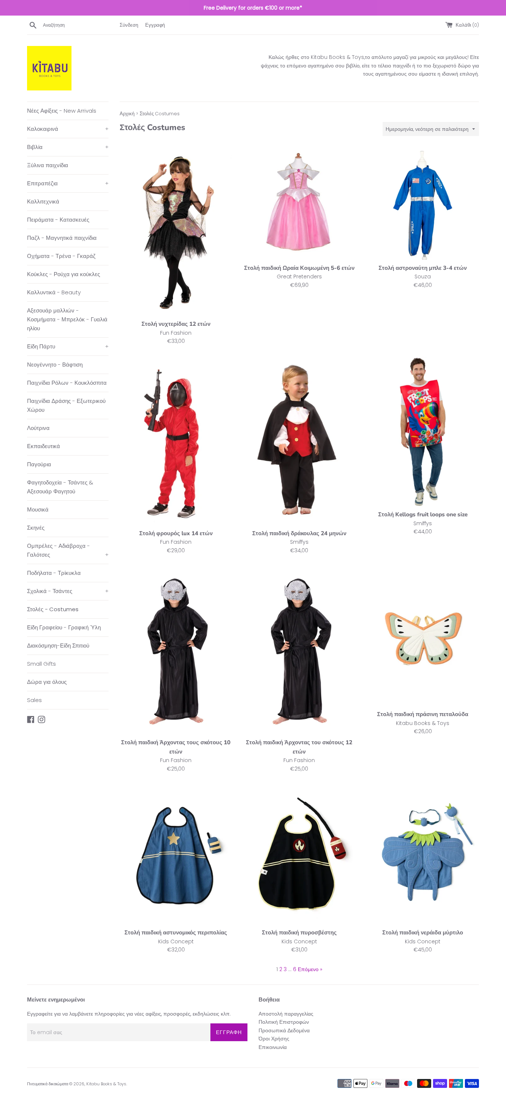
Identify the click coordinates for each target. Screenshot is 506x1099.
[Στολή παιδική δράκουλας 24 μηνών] (299, 441)
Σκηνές (35, 528)
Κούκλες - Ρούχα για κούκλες (63, 274)
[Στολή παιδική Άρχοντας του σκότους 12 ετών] (299, 650)
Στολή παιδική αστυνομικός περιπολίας (175, 932)
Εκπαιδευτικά (43, 446)
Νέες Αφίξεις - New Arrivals (61, 111)
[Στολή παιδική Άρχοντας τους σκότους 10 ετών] (176, 650)
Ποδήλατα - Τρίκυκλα (54, 573)
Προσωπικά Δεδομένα (284, 1030)
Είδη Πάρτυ (68, 346)
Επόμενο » (310, 969)
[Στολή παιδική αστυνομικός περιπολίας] (176, 854)
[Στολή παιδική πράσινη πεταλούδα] (423, 636)
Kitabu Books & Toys (106, 1084)
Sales (34, 700)
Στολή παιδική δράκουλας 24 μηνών (299, 533)
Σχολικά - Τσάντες (68, 591)
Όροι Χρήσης (274, 1038)
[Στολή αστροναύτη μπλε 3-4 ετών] (423, 203)
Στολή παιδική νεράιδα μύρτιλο (422, 932)
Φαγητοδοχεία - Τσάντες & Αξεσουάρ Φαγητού (60, 487)
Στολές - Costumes (53, 609)
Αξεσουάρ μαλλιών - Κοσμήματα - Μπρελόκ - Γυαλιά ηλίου (67, 319)
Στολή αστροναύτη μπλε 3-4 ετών (423, 268)
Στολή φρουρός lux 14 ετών (176, 533)
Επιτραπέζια (68, 183)
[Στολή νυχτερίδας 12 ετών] (176, 231)
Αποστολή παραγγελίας (286, 1013)
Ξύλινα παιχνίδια (47, 165)
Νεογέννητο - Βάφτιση (55, 364)
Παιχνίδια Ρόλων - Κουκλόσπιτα (67, 383)
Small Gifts (41, 664)
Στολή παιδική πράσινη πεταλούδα (422, 714)
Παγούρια (39, 464)
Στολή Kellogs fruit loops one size (422, 514)
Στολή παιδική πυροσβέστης (299, 932)
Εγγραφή (155, 25)
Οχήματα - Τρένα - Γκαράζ (61, 256)
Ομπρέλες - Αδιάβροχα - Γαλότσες (68, 550)
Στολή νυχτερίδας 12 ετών (176, 324)
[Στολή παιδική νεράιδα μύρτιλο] (423, 854)
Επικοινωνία (273, 1047)
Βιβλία (68, 147)
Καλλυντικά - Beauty (54, 292)
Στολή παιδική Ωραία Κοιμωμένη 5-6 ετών (299, 268)
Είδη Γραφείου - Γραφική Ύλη (64, 627)
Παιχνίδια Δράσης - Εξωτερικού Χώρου (66, 405)
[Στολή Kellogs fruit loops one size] (423, 431)
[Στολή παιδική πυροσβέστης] (299, 854)
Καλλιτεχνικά (43, 201)
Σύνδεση (129, 25)
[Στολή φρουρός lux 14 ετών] (176, 441)
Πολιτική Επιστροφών (284, 1022)
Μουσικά (38, 509)
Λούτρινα (38, 428)
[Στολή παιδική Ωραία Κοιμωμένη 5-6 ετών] (299, 203)
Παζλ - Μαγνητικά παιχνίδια (62, 238)
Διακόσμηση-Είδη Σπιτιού (58, 645)
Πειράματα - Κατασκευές (58, 220)
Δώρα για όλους (47, 682)
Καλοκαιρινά (68, 129)
